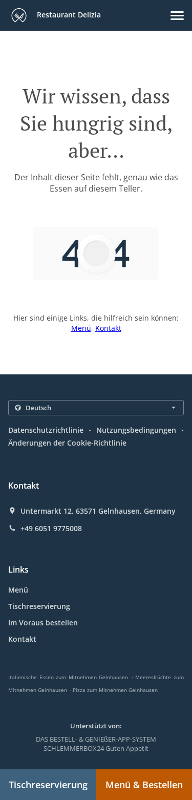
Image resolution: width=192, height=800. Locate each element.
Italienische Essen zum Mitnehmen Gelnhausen (68, 677)
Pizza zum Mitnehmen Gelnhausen (115, 689)
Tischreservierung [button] (48, 784)
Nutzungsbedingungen (136, 430)
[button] (177, 15)
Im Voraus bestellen (43, 622)
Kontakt (108, 328)
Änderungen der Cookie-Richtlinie (67, 443)
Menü (81, 328)
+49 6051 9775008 (51, 528)
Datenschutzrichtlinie (45, 430)
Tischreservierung (39, 606)
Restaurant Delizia (68, 14)
